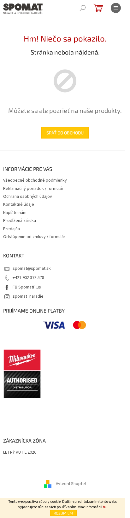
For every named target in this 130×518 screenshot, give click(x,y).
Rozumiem (63, 513)
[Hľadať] (82, 8)
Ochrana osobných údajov (27, 196)
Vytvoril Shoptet (71, 484)
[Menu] (115, 8)
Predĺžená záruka (19, 220)
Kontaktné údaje (18, 204)
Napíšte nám (15, 213)
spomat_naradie (28, 296)
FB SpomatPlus (27, 287)
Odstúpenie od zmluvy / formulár (34, 237)
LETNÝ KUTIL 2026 (19, 453)
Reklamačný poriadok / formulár (33, 188)
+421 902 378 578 (28, 278)
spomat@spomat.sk (32, 268)
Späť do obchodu (65, 132)
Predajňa (11, 229)
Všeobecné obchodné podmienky (35, 180)
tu (104, 507)
